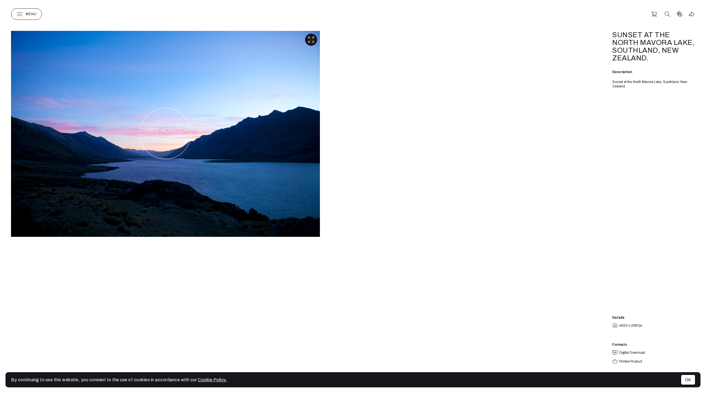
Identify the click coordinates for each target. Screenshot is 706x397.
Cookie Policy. (212, 379)
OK (688, 379)
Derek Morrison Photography (353, 14)
